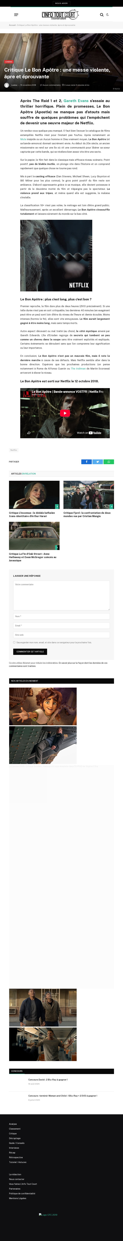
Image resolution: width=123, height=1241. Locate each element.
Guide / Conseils (16, 1143)
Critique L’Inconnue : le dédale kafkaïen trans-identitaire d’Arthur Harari (32, 515)
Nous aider (61, 3)
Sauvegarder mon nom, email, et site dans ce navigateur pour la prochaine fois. (54, 642)
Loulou (14, 85)
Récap (12, 1152)
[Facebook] (12, 108)
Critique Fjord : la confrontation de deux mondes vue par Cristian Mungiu (87, 515)
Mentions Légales (17, 1198)
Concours (16, 1071)
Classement (15, 1129)
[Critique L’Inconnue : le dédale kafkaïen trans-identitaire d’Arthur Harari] (34, 495)
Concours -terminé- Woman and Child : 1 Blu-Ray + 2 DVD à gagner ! (62, 1096)
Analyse (13, 1124)
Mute (23, 139)
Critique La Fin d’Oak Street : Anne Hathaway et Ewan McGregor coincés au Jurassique (32, 557)
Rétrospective (16, 1157)
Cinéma (8, 62)
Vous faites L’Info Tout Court (23, 1184)
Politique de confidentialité (22, 1193)
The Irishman (78, 368)
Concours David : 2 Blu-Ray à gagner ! (48, 1080)
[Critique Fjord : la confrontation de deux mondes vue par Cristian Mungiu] (88, 495)
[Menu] (16, 14)
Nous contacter (16, 1179)
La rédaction (15, 1174)
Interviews (14, 1148)
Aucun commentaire (51, 85)
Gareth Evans (76, 100)
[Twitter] (12, 115)
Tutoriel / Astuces (17, 1162)
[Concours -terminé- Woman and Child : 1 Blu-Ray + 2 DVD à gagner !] (17, 1099)
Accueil (12, 25)
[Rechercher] (101, 14)
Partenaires (14, 1189)
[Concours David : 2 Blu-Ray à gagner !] (17, 1083)
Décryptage (15, 1138)
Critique (13, 1133)
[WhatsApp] (12, 123)
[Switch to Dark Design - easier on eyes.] (107, 14)
